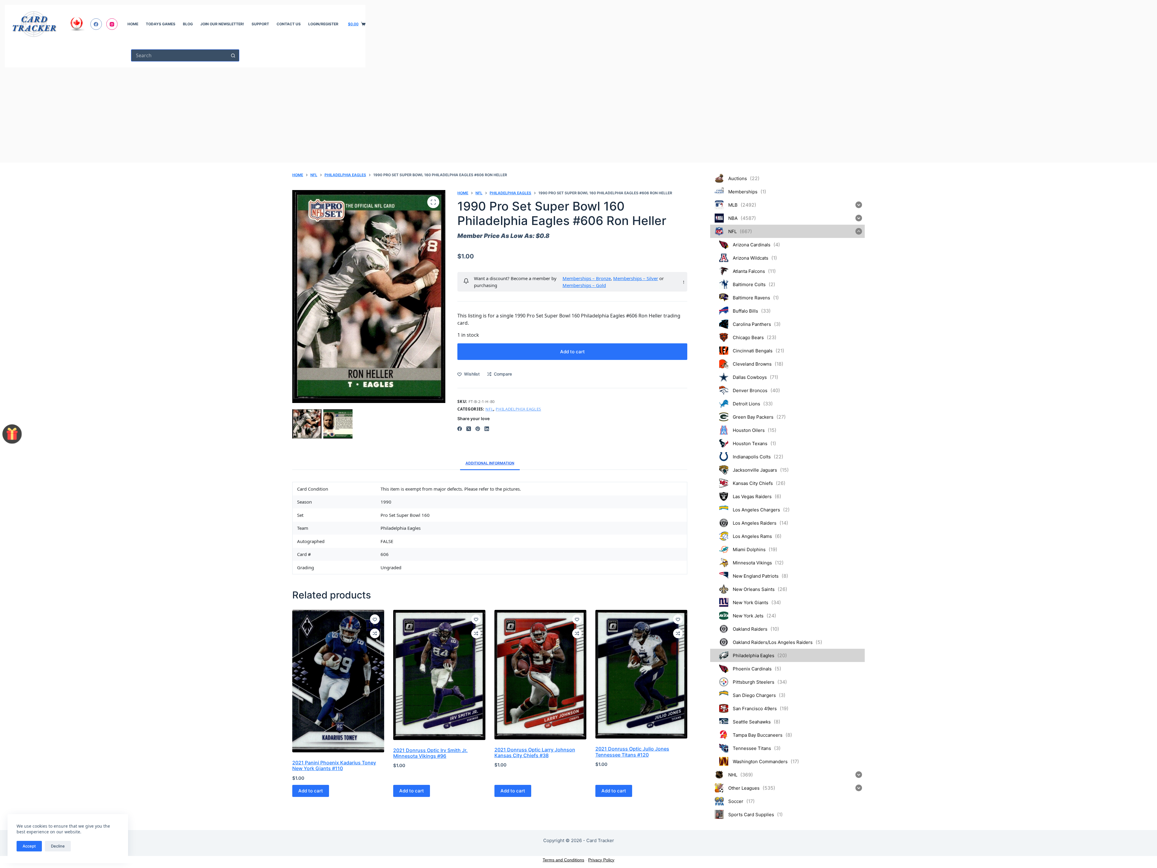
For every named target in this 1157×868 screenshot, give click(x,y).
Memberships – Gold (584, 285)
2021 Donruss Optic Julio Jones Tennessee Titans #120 (632, 751)
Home (132, 24)
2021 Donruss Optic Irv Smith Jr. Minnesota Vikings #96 (430, 753)
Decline (58, 846)
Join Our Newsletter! (222, 24)
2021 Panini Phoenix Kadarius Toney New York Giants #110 (334, 765)
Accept (29, 846)
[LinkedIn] (486, 428)
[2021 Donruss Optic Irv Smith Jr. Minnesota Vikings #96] (439, 675)
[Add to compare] (375, 633)
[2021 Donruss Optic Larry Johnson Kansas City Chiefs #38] (540, 674)
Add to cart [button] (310, 791)
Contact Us (289, 24)
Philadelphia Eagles (518, 409)
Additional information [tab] (490, 463)
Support (260, 24)
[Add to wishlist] (375, 619)
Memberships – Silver (635, 278)
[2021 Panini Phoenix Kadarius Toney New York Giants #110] (338, 681)
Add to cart (572, 351)
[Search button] (233, 55)
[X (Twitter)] (468, 428)
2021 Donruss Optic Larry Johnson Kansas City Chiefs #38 (534, 752)
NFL (489, 409)
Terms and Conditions (563, 859)
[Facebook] (96, 24)
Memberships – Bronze (587, 278)
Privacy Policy (601, 859)
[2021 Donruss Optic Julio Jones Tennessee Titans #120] (641, 674)
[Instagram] (112, 24)
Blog (188, 24)
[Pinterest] (477, 428)
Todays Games (160, 24)
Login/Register (323, 24)
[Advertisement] (185, 112)
